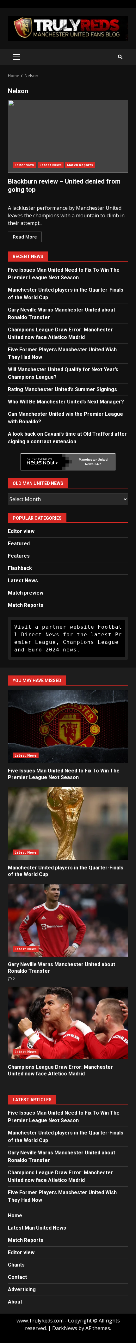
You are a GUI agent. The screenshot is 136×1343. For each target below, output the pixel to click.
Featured (19, 544)
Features (19, 556)
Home (15, 1216)
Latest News (51, 165)
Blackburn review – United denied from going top (68, 136)
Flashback (20, 568)
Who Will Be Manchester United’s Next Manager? (66, 402)
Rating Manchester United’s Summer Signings (62, 389)
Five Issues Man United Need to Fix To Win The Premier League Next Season (68, 726)
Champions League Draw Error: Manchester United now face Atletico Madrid (68, 1023)
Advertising (22, 1289)
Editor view (24, 165)
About (15, 1302)
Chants (16, 1265)
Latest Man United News (37, 1228)
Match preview (25, 593)
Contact (17, 1277)
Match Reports (80, 165)
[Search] (120, 57)
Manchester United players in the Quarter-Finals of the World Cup (68, 823)
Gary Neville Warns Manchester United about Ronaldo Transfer (68, 920)
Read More (25, 237)
